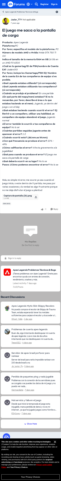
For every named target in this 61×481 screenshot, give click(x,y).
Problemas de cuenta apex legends (29, 329)
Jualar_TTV (16, 19)
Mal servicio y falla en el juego (26, 400)
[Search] (36, 4)
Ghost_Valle (16, 319)
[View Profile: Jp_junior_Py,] (7, 355)
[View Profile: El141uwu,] (7, 402)
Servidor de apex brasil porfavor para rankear (30, 354)
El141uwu (15, 413)
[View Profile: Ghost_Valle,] (7, 308)
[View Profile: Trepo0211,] (7, 331)
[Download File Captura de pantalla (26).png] (35, 197)
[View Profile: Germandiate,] (7, 379)
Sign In (54, 4)
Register (44, 4)
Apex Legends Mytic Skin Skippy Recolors (32, 306)
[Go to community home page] (16, 4)
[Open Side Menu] (4, 4)
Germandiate (17, 390)
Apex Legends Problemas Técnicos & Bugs (21, 12)
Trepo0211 (16, 342)
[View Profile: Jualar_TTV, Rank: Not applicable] (5, 21)
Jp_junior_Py (17, 366)
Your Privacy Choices (30, 477)
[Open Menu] (57, 12)
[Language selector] (29, 4)
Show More (32, 424)
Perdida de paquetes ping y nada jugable (32, 376)
